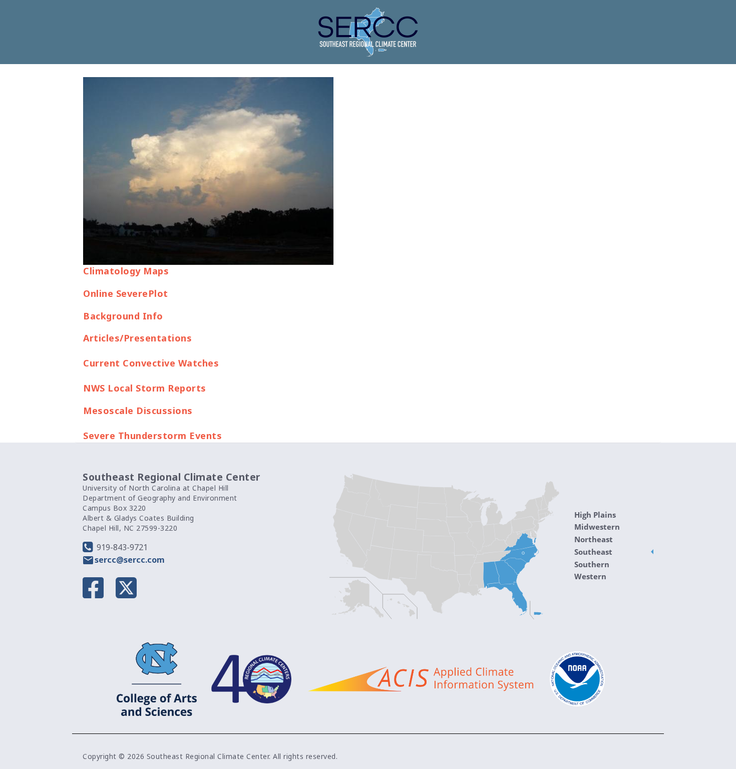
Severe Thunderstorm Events (152, 436)
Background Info (123, 316)
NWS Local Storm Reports (144, 388)
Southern (591, 564)
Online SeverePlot (125, 293)
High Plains (595, 515)
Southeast (593, 552)
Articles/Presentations (137, 338)
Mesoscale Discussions (138, 411)
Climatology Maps (126, 271)
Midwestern (597, 527)
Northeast (593, 539)
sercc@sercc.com (130, 559)
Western (590, 576)
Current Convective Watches (151, 363)
